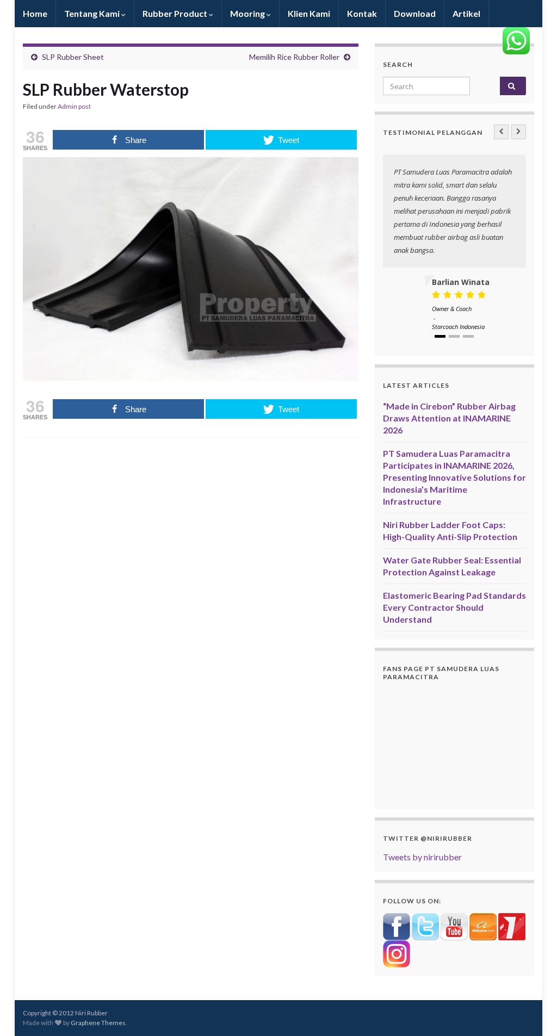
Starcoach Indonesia (458, 326)
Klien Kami (309, 13)
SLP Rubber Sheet (73, 56)
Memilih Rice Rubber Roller (294, 56)
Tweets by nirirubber (422, 857)
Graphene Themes (98, 1023)
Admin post (74, 106)
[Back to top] (532, 1011)
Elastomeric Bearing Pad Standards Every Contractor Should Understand (454, 607)
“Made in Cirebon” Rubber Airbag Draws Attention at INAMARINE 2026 (449, 418)
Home (35, 13)
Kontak (362, 13)
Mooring (248, 13)
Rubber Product (176, 13)
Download (415, 13)
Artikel (466, 13)
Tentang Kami (92, 13)
